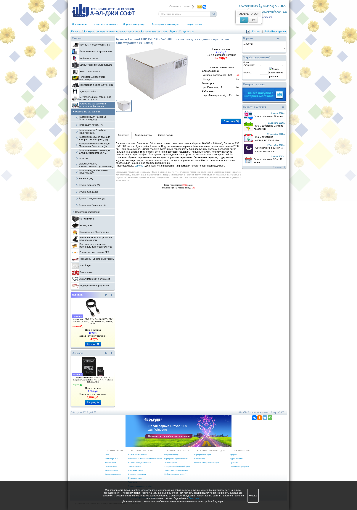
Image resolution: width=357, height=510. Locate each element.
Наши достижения (111, 470)
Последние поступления (137, 474)
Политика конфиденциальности (139, 463)
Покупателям (194, 23)
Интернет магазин (105, 23)
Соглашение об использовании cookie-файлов (145, 459)
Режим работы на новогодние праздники (266, 138)
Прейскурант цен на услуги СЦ (175, 474)
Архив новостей (279, 167)
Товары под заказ (134, 466)
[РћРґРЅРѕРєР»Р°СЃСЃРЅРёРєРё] (259, 417)
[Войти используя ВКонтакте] (248, 31)
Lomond (139, 165)
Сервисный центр (134, 23)
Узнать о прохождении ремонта (176, 470)
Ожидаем (77, 353)
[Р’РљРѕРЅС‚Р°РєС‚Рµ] (254, 417)
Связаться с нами (111, 466)
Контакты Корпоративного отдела (206, 463)
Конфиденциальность (112, 474)
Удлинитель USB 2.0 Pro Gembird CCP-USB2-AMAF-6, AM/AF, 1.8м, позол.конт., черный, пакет (93, 321)
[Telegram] (265, 417)
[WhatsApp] (270, 417)
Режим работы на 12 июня (268, 116)
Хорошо (253, 495)
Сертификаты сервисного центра (176, 459)
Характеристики (143, 135)
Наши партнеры (200, 459)
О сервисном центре (171, 455)
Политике (194, 498)
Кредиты (233, 455)
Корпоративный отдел (165, 23)
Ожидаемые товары (135, 470)
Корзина (256, 31)
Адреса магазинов (262, 17)
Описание (123, 135)
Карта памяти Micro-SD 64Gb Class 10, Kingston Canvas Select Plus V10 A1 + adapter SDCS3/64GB (93, 380)
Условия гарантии (170, 463)
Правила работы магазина (137, 455)
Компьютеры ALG (111, 459)
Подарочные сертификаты (239, 466)
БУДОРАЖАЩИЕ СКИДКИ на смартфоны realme (268, 149)
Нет (253, 19)
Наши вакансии (110, 463)
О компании (79, 23)
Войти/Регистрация (275, 31)
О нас (107, 455)
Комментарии (165, 135)
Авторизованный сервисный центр (177, 466)
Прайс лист (234, 463)
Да (243, 19)
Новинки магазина (135, 478)
